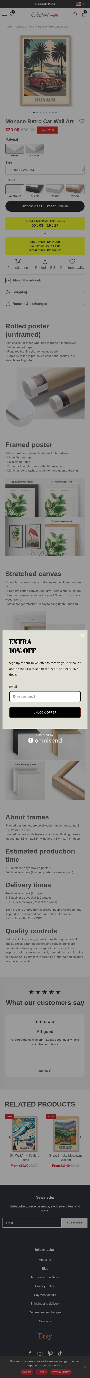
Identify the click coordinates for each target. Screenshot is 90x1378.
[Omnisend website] (45, 738)
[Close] (82, 635)
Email (13, 687)
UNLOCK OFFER (45, 712)
